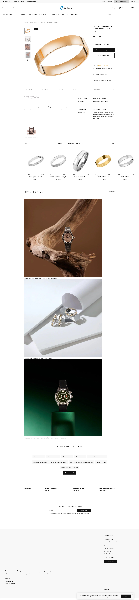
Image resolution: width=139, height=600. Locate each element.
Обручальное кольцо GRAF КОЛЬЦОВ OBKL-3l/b (36, 176)
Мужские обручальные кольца (69, 467)
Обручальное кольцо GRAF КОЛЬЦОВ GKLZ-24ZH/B (58, 176)
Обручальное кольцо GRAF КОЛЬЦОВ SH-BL (126, 176)
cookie (109, 595)
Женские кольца (67, 457)
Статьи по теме (33, 192)
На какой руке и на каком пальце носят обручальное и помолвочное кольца (45, 438)
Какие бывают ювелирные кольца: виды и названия (38, 358)
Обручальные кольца (52, 22)
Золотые (43, 22)
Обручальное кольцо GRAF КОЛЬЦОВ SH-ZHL (103, 176)
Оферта (7, 578)
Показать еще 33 (69, 473)
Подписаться (84, 510)
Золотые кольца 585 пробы (58, 462)
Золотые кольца (38, 457)
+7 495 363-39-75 (19, 1)
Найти (136, 14)
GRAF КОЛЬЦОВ (34, 22)
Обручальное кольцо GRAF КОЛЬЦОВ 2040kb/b (81, 176)
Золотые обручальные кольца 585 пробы (81, 462)
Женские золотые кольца (40, 462)
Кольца (26, 22)
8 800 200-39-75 (6, 1)
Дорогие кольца (101, 462)
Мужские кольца (80, 457)
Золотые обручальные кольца (97, 457)
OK (126, 596)
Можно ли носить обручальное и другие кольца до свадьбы (40, 278)
